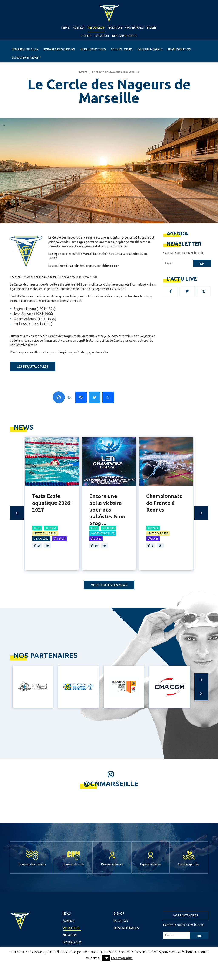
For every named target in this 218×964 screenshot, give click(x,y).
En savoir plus (122, 958)
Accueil (83, 72)
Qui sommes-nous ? (26, 57)
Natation (115, 27)
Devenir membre (150, 49)
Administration (179, 49)
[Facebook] (81, 397)
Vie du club (96, 27)
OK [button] (106, 958)
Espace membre (150, 864)
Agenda (78, 27)
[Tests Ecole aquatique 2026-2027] (52, 461)
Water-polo (134, 27)
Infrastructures (93, 49)
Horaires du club (25, 49)
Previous (17, 513)
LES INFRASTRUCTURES (32, 366)
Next (201, 513)
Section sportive (188, 864)
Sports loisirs (122, 49)
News (65, 27)
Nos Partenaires (124, 36)
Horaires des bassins (59, 49)
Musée (152, 27)
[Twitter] (94, 397)
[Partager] (108, 397)
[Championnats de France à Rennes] (166, 461)
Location (102, 36)
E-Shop (86, 36)
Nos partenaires (185, 915)
